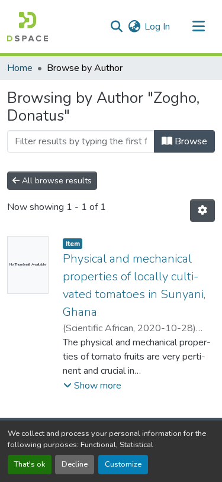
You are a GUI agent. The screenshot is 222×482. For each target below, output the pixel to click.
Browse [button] (189, 141)
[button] (27, 26)
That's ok (29, 464)
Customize (123, 464)
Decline (75, 464)
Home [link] (20, 68)
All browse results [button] (56, 180)
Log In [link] (157, 26)
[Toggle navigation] (198, 26)
